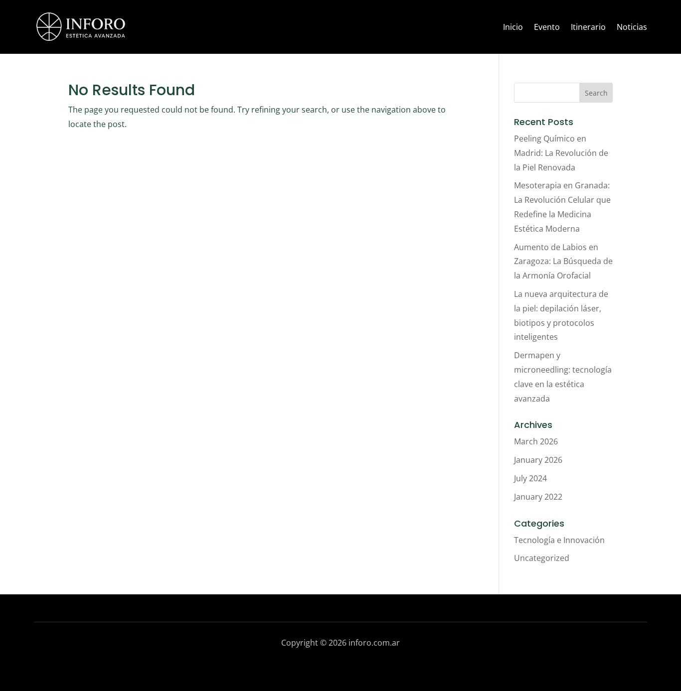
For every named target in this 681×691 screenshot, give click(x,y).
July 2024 (530, 478)
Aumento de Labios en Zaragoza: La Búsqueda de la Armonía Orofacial (563, 261)
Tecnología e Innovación (559, 540)
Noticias (632, 26)
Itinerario (588, 26)
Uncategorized (541, 558)
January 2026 (538, 459)
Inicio (513, 26)
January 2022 (538, 496)
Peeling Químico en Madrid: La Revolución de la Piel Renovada (561, 153)
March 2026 (536, 441)
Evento (547, 26)
